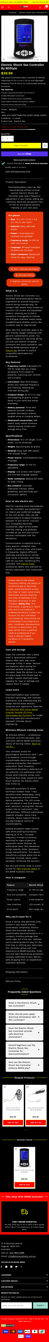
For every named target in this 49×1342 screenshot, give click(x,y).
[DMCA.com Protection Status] (24, 1325)
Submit (40, 1305)
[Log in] (40, 7)
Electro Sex (11, 350)
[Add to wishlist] (4, 1087)
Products (12, 13)
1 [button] (21, 1129)
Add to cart (21, 146)
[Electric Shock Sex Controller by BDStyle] (24, 1157)
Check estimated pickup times (17, 171)
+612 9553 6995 (16, 1253)
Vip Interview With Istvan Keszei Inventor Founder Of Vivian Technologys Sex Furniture (22, 712)
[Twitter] (21, 1266)
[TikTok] (11, 1266)
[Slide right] (45, 1216)
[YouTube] (16, 1266)
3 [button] (27, 1129)
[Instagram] (6, 1266)
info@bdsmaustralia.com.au (22, 1256)
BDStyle (13, 109)
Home (3, 13)
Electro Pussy (27, 564)
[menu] (2, 7)
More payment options (24, 160)
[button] (41, 60)
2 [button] (24, 1129)
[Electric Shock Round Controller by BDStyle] (13, 1095)
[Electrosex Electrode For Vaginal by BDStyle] (36, 1095)
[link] (45, 145)
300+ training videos (27, 869)
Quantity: (5, 134)
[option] (24, 38)
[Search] (9, 7)
